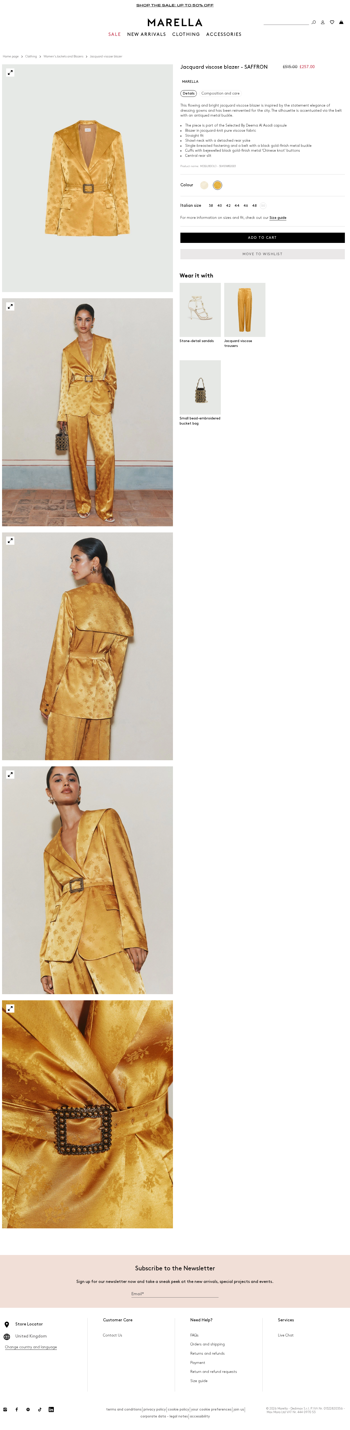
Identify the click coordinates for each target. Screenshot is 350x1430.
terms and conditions (123, 1409)
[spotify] (28, 1409)
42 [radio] (228, 205)
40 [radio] (219, 205)
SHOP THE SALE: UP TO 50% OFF (175, 5)
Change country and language (31, 1347)
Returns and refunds (207, 1353)
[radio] (204, 185)
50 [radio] (263, 205)
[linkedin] (51, 1409)
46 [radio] (245, 205)
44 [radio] (237, 205)
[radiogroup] (211, 185)
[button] (10, 72)
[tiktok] (39, 1409)
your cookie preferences (211, 1409)
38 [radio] (211, 205)
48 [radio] (254, 205)
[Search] (313, 22)
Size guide (278, 217)
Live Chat (286, 1335)
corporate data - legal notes (164, 1416)
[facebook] (16, 1409)
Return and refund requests (213, 1371)
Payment (197, 1362)
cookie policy (178, 1409)
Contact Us (112, 1335)
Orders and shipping (207, 1344)
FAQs (194, 1335)
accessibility (200, 1416)
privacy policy (154, 1409)
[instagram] (5, 1409)
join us (238, 1409)
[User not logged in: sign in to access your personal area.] (322, 22)
